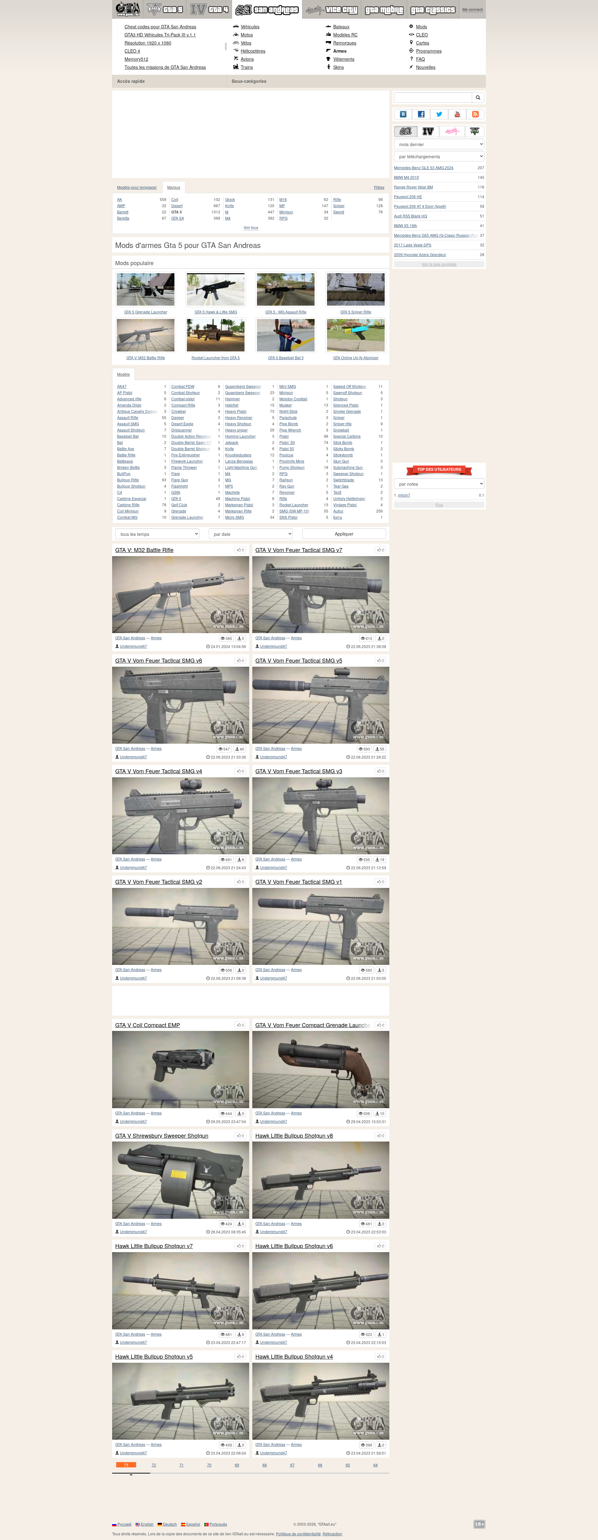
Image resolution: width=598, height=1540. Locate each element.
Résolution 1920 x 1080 (148, 43)
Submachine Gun (348, 467)
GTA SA (177, 218)
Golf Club (179, 504)
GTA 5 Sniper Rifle (355, 311)
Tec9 (337, 492)
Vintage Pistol (345, 504)
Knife (229, 205)
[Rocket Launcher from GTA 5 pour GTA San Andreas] (215, 335)
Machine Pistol (237, 498)
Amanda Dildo (129, 405)
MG (228, 479)
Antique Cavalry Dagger (137, 411)
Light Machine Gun (241, 467)
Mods (421, 26)
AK (119, 199)
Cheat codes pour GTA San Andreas (160, 26)
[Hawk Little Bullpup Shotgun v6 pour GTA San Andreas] (320, 1290)
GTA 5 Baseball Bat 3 (286, 357)
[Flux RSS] (475, 114)
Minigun (286, 211)
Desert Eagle (182, 423)
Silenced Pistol (345, 405)
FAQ (420, 59)
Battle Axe (125, 448)
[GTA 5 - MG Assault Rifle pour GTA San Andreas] (285, 289)
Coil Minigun (128, 510)
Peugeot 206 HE (408, 196)
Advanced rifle (129, 398)
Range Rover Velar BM (413, 186)
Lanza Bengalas (239, 461)
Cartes (422, 43)
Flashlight (179, 486)
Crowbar (178, 411)
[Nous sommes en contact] (403, 114)
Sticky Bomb (343, 448)
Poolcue (286, 454)
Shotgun (340, 398)
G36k (175, 492)
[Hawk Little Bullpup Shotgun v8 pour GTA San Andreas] (320, 1180)
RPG (283, 218)
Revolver (287, 492)
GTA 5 (176, 498)
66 (320, 1464)
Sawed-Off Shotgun (349, 386)
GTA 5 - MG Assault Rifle (285, 311)
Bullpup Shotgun (131, 486)
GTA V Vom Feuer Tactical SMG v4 (158, 771)
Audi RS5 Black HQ (410, 215)
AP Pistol (124, 392)
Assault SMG (128, 423)
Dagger (177, 417)
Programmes (429, 51)
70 (209, 1464)
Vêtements (343, 59)
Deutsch (170, 1524)
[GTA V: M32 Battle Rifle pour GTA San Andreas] (145, 335)
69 (237, 1464)
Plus (439, 504)
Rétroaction (332, 1533)
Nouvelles (425, 67)
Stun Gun (341, 461)
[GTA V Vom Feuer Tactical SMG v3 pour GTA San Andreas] (320, 815)
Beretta (123, 218)
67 (292, 1464)
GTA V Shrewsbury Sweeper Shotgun (161, 1135)
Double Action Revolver (191, 436)
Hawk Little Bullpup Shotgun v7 (154, 1246)
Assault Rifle (127, 417)
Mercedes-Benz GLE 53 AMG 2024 (423, 167)
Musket (285, 405)
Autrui (338, 510)
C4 (119, 492)
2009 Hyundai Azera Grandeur (420, 254)
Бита (337, 517)
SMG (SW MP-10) (294, 510)
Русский (124, 1524)
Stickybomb (343, 454)
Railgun (286, 479)
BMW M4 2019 (406, 177)
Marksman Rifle (238, 510)
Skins (338, 67)
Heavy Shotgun (238, 423)
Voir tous (251, 227)
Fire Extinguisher (185, 454)
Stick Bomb (342, 442)
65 (348, 1464)
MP (282, 205)
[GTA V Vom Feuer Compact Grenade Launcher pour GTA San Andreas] (320, 1069)
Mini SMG (287, 386)
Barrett (122, 211)
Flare (175, 473)
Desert (177, 205)
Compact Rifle (183, 405)
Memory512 (136, 59)
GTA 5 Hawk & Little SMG (216, 311)
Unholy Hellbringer (349, 498)
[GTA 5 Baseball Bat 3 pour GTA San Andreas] (285, 335)
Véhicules (250, 26)
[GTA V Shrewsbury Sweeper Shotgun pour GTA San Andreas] (180, 1180)
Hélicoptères (253, 51)
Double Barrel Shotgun (190, 448)
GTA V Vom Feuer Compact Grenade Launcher (313, 1025)
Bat (120, 442)
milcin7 (404, 495)
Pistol (284, 436)
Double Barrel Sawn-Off (191, 442)
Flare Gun (179, 479)
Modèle (123, 374)
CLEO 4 (132, 51)
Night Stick (288, 411)
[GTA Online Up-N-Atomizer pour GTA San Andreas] (355, 335)
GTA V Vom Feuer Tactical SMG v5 (298, 660)
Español (193, 1524)
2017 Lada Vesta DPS (412, 244)
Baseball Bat (128, 436)
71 (181, 1464)
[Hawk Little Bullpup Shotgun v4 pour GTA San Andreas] (320, 1401)
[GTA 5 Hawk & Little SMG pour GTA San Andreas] (215, 289)
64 (375, 1464)
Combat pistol (183, 398)
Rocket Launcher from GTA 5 (216, 357)
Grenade (178, 510)
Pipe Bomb (288, 423)
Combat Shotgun (185, 392)
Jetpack (231, 442)
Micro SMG (234, 517)
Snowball (341, 429)
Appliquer (344, 534)
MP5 (229, 486)
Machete (232, 492)
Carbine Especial (131, 498)
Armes (340, 51)
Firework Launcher (187, 461)
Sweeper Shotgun (348, 473)
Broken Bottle (128, 467)
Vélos (246, 43)
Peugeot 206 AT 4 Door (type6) (420, 206)
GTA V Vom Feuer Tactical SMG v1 (298, 882)
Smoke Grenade (347, 411)
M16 (283, 199)
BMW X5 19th (405, 225)
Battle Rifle (126, 454)
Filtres (379, 187)
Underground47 (133, 646)
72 (154, 1464)
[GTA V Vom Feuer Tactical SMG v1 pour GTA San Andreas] (320, 926)
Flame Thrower (184, 467)
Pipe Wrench (290, 429)
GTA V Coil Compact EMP (147, 1025)
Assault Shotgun (131, 429)
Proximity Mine (291, 461)
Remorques (344, 43)
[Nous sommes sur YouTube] (457, 114)
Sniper (338, 205)
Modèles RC (345, 34)
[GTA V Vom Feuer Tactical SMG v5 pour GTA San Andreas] (320, 705)
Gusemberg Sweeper (243, 386)
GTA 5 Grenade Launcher (145, 311)
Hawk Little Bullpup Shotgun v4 (294, 1356)
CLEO (422, 34)
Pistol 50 (286, 448)
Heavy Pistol (235, 411)
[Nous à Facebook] (421, 114)
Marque (173, 187)
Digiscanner (181, 429)
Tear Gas (341, 486)
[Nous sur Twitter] (439, 114)
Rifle (337, 199)
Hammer (232, 398)
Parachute (288, 417)
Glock (230, 199)
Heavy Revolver (238, 417)
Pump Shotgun (292, 467)
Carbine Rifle (128, 504)
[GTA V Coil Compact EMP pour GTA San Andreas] (180, 1069)
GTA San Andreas (130, 637)
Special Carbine (347, 436)
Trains (247, 67)
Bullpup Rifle (128, 479)
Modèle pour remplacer (137, 187)
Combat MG (127, 517)
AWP (121, 205)
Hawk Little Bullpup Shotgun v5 (154, 1356)
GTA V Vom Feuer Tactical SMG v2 (158, 882)
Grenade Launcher (187, 517)
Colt (174, 199)
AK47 (121, 386)
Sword (338, 211)
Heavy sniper (236, 429)
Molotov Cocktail (293, 398)
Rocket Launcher (293, 504)
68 (265, 1464)
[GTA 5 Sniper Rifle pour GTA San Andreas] (355, 289)
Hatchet (231, 405)
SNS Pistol (288, 517)
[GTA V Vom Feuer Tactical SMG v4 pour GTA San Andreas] (180, 815)
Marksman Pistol (239, 504)
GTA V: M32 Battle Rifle (145, 357)
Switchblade (343, 479)
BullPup (124, 473)
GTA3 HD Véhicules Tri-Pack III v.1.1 (160, 34)
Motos (247, 34)
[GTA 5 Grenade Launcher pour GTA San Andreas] (145, 289)
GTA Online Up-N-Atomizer (355, 357)
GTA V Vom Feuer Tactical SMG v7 (298, 550)
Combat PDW (182, 386)
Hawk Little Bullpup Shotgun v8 (294, 1135)
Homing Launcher (240, 436)
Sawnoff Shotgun (347, 392)
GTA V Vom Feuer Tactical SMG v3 (298, 771)
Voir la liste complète (439, 264)
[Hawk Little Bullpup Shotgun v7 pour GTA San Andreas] (180, 1290)
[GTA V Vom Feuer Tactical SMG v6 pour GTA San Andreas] (180, 705)
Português (218, 1524)
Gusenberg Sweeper (242, 392)
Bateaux (341, 26)
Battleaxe (125, 461)
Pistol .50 (287, 442)
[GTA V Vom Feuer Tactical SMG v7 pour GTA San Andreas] (320, 594)
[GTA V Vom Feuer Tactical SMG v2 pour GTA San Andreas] (180, 926)
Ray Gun (286, 486)
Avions (247, 59)
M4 (227, 218)
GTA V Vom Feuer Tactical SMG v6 (158, 660)
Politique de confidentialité (298, 1533)
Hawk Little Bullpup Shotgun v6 (294, 1246)
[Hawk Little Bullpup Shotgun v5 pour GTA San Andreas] (180, 1401)
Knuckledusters (238, 454)
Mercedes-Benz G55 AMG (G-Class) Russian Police (438, 235)
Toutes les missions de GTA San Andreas (165, 67)
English (147, 1524)
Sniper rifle (342, 423)
